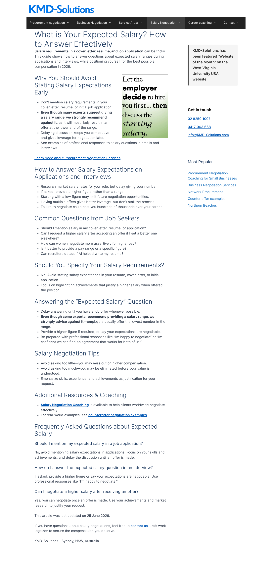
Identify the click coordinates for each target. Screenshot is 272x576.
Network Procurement (205, 192)
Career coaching (200, 23)
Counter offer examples (206, 199)
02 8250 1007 (199, 119)
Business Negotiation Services (212, 185)
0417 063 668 (199, 127)
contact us (139, 526)
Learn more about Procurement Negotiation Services (77, 158)
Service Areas (129, 23)
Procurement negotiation (47, 23)
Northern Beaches (202, 205)
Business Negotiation (92, 23)
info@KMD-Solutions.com (208, 135)
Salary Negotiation (163, 23)
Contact (229, 23)
